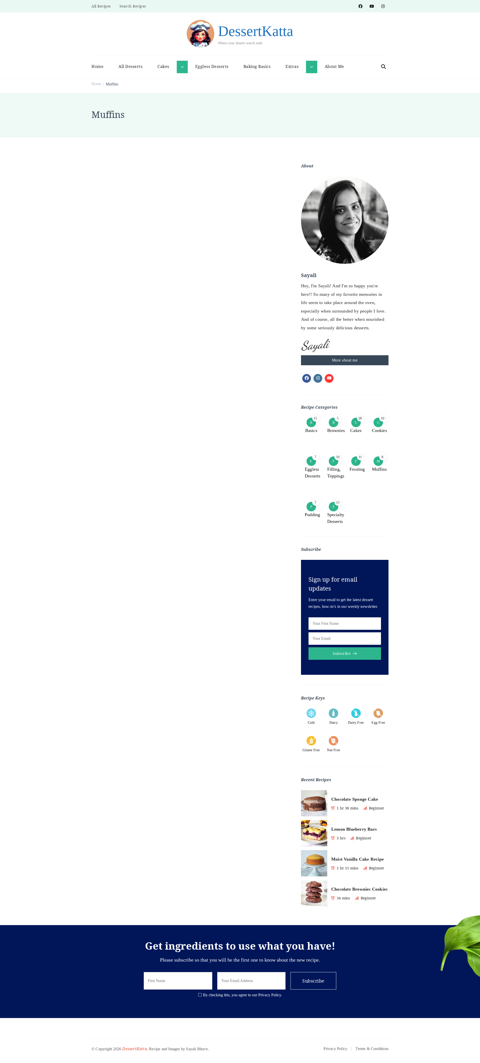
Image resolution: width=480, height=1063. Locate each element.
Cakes (356, 430)
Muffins (379, 469)
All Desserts (130, 66)
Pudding (312, 514)
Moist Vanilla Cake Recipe (357, 859)
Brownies (336, 430)
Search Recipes (133, 6)
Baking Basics (257, 66)
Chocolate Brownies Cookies (359, 889)
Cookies (379, 430)
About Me (334, 66)
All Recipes (101, 6)
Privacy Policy (335, 1049)
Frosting (357, 469)
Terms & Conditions (372, 1049)
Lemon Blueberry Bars (354, 829)
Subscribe (341, 653)
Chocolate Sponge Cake (354, 799)
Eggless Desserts (211, 66)
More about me (345, 360)
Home (98, 66)
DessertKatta (255, 31)
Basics (311, 430)
